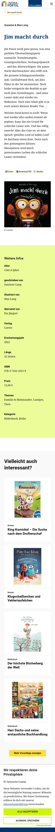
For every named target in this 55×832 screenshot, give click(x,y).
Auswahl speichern (27, 820)
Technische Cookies (16, 782)
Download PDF (25, 171)
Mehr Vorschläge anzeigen (27, 753)
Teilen (10, 171)
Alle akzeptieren (27, 811)
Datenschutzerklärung (16, 804)
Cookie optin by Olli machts (43, 825)
